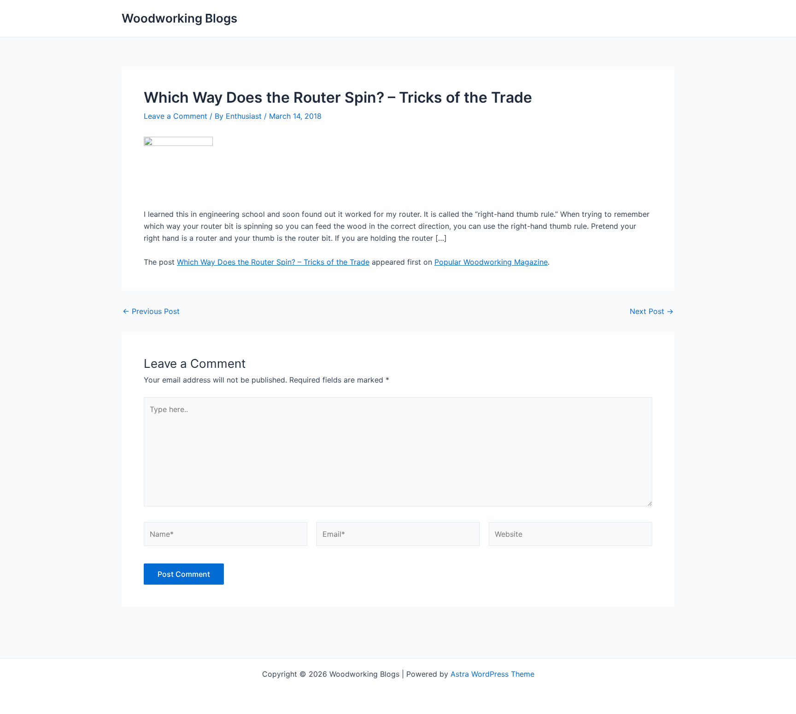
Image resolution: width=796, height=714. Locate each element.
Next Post (651, 311)
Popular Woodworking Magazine (491, 262)
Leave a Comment (175, 116)
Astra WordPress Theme (492, 674)
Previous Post (151, 311)
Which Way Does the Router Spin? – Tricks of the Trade (273, 262)
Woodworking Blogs (179, 18)
